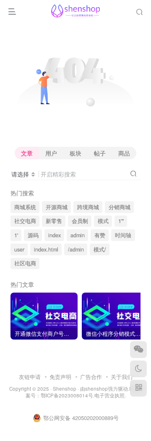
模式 (103, 221)
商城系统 (25, 207)
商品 (124, 153)
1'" (121, 221)
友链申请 (30, 377)
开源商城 (57, 207)
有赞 (99, 235)
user (19, 249)
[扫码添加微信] (138, 349)
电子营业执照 (109, 395)
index (54, 235)
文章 (27, 153)
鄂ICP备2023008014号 (67, 395)
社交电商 (25, 221)
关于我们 (122, 377)
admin (77, 235)
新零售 (54, 221)
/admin (76, 249)
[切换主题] (138, 369)
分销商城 (119, 207)
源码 (33, 235)
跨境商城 (88, 207)
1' (16, 235)
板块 (75, 153)
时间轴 (123, 235)
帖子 (100, 153)
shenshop (96, 388)
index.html (46, 249)
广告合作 (91, 377)
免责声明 (60, 377)
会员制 (80, 221)
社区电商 (25, 263)
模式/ (100, 249)
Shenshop (64, 388)
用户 (51, 153)
